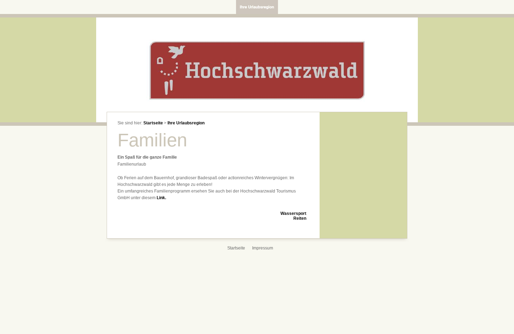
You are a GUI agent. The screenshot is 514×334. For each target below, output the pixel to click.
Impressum (262, 248)
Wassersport (293, 213)
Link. (161, 197)
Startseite (153, 123)
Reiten (299, 218)
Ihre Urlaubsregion (186, 123)
